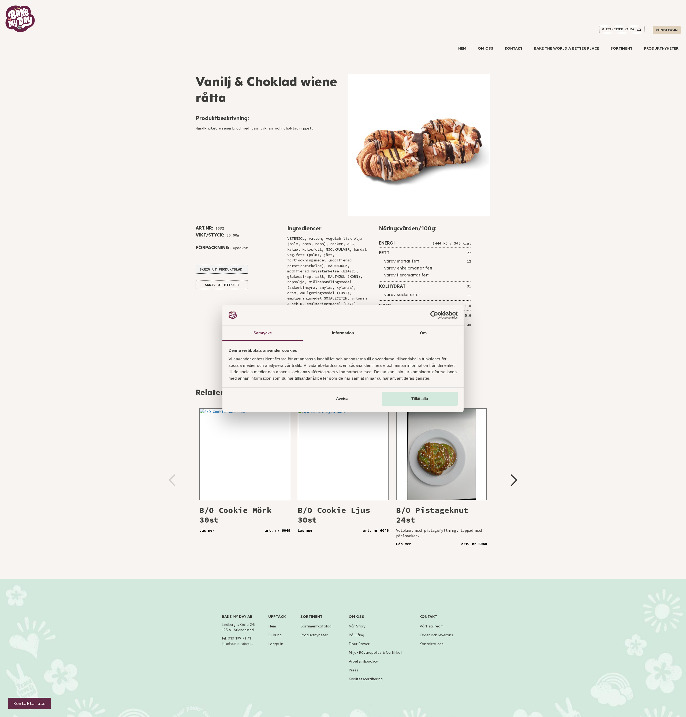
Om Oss (485, 48)
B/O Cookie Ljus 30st (334, 515)
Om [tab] (423, 333)
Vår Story (357, 626)
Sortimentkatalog (316, 626)
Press (353, 670)
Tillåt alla (419, 398)
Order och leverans (436, 635)
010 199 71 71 (239, 638)
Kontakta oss (431, 644)
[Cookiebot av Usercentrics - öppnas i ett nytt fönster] (434, 315)
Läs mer (206, 530)
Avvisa (342, 398)
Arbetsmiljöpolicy (363, 661)
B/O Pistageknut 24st (432, 515)
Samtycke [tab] (262, 333)
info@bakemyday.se (237, 644)
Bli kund (275, 635)
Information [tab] (343, 333)
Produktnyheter (661, 48)
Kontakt (514, 48)
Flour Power (359, 644)
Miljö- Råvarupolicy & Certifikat (375, 653)
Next (513, 480)
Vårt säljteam (431, 626)
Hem (462, 48)
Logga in (276, 644)
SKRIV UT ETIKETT (222, 284)
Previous (172, 480)
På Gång (356, 635)
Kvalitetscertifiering (366, 679)
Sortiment (621, 48)
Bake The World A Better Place (566, 48)
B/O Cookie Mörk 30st (235, 515)
